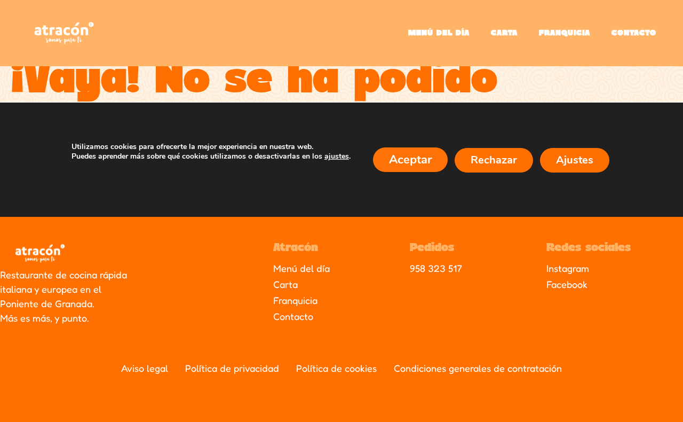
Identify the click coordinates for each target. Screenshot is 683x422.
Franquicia (564, 33)
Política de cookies (336, 368)
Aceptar (410, 160)
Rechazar (494, 160)
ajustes (336, 156)
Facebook (566, 284)
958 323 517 (436, 268)
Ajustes (574, 160)
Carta (504, 33)
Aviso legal (144, 368)
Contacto (633, 33)
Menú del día (439, 33)
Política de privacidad (232, 368)
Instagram (567, 268)
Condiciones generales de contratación (478, 368)
